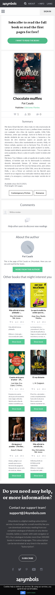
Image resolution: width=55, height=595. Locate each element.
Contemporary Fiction (20, 193)
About (31, 3)
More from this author (27, 269)
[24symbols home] (9, 4)
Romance (40, 193)
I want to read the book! (27, 40)
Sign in (47, 11)
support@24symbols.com (27, 513)
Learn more (31, 593)
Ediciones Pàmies (32, 107)
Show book (16, 342)
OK (23, 593)
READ (27, 72)
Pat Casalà (28, 103)
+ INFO (41, 3)
